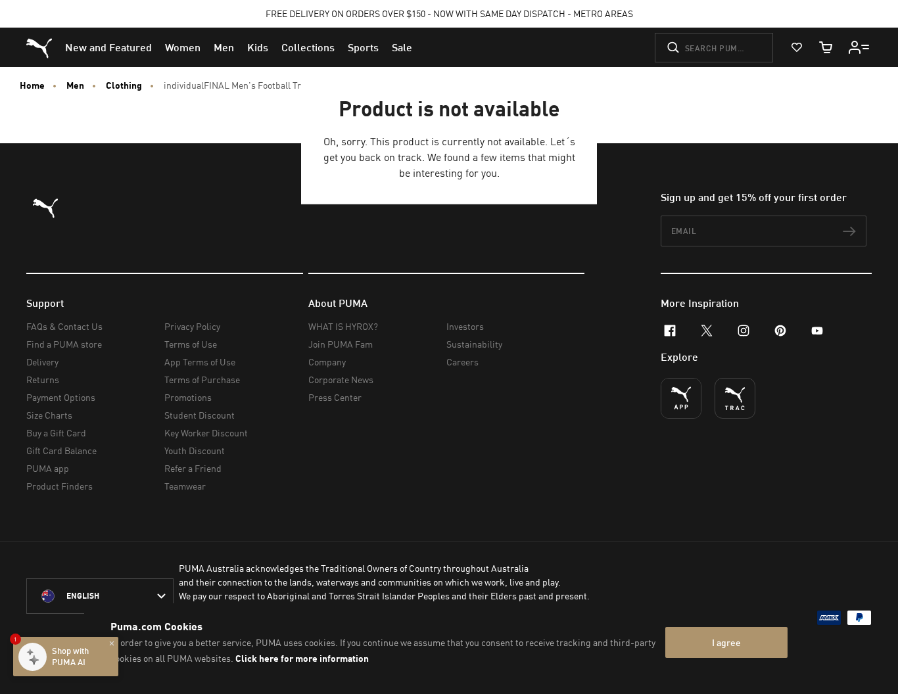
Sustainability (474, 344)
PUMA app (47, 468)
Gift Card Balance (61, 450)
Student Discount (199, 415)
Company (327, 361)
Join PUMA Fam (340, 344)
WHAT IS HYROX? (343, 326)
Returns (42, 379)
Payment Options (60, 397)
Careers (462, 361)
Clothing (124, 85)
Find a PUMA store (64, 344)
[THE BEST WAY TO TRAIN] (735, 398)
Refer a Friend (193, 468)
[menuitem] (108, 47)
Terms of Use (190, 344)
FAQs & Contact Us (64, 326)
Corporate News (340, 379)
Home (32, 85)
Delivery (42, 361)
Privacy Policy (192, 326)
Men (75, 85)
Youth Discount (194, 450)
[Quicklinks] (859, 47)
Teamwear (185, 486)
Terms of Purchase (202, 379)
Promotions (188, 397)
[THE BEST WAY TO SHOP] (681, 398)
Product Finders (59, 486)
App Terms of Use (199, 361)
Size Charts (49, 415)
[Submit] (673, 47)
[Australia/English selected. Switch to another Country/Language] (100, 596)
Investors (465, 326)
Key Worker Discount (206, 432)
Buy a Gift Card (56, 432)
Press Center (335, 397)
